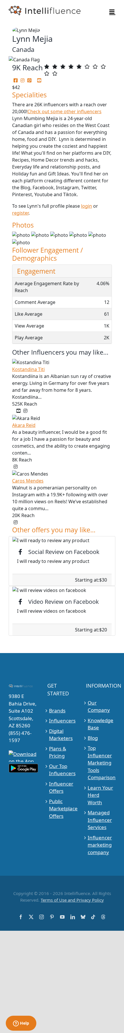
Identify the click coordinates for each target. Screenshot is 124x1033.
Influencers (62, 720)
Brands (57, 710)
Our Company (99, 706)
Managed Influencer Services (100, 819)
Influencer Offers (61, 787)
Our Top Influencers (62, 770)
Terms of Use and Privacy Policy (72, 900)
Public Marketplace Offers (62, 808)
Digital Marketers (61, 735)
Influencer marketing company (100, 845)
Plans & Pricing (57, 752)
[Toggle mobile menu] (112, 12)
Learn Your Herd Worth (100, 795)
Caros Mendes (28, 481)
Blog (93, 738)
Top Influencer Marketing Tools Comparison (101, 763)
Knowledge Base (100, 724)
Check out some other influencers (64, 111)
